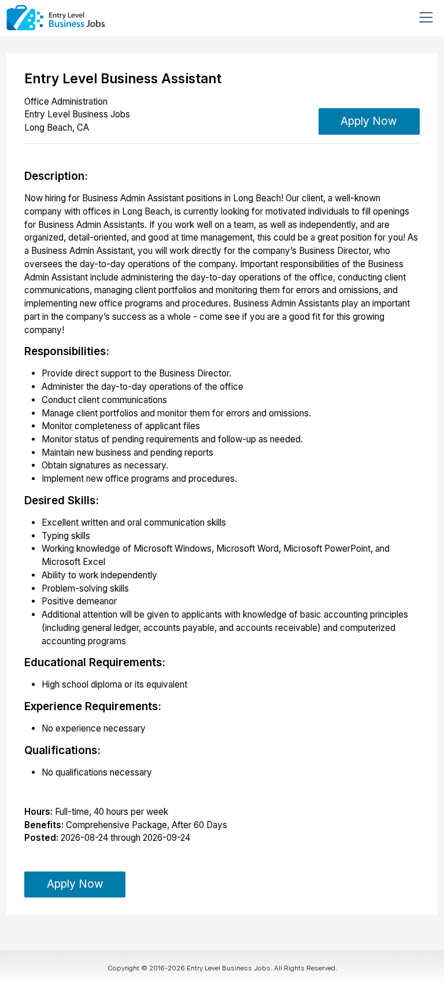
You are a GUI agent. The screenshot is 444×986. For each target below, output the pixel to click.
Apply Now (369, 121)
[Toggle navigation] (426, 18)
